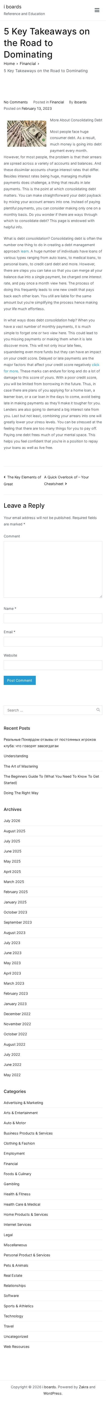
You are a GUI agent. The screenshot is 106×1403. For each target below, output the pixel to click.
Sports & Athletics (19, 1306)
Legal (8, 1235)
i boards (12, 7)
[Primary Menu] (97, 10)
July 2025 (12, 841)
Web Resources (17, 1346)
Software (11, 1295)
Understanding (16, 756)
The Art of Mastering (21, 766)
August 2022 (14, 1044)
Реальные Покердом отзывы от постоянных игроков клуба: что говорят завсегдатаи (50, 742)
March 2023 (14, 983)
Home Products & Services (26, 1214)
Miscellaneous (15, 1245)
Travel (9, 1326)
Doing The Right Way (21, 793)
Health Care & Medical (22, 1204)
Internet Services (17, 1224)
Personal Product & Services (27, 1255)
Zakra (83, 1387)
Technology (13, 1316)
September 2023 (18, 922)
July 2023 (12, 943)
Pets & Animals (16, 1265)
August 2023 (14, 932)
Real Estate (13, 1275)
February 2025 (16, 892)
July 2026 (12, 821)
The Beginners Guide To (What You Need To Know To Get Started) (51, 779)
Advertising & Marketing (23, 1103)
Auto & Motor (15, 1123)
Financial (57, 102)
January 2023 (15, 1004)
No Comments (16, 102)
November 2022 (17, 1024)
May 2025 (12, 861)
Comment (12, 536)
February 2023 (16, 993)
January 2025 (15, 902)
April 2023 (12, 973)
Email (9, 632)
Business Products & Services (28, 1133)
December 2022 (17, 1014)
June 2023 (12, 953)
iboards (80, 102)
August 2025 (14, 831)
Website (10, 655)
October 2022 (15, 1034)
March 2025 (14, 882)
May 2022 (12, 1075)
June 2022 (12, 1064)
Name (10, 608)
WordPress (52, 1393)
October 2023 (15, 912)
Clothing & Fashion (19, 1143)
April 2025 (12, 871)
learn (25, 251)
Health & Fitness (17, 1194)
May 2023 (12, 963)
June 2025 (12, 851)
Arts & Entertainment (21, 1113)
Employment (14, 1153)
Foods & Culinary (17, 1174)
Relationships (15, 1285)
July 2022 (12, 1054)
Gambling (11, 1184)
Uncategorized (16, 1336)
